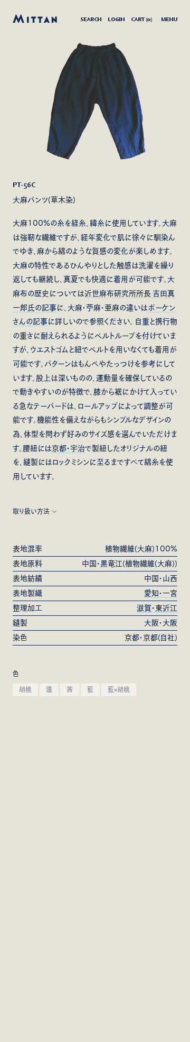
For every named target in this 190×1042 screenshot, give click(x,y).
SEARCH (90, 19)
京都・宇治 (68, 448)
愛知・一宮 (160, 593)
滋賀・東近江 (157, 608)
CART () (141, 19)
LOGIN (116, 19)
